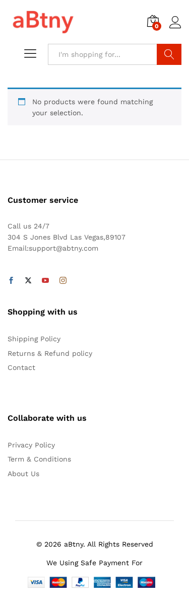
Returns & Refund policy (50, 353)
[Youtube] (45, 280)
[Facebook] (11, 280)
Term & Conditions (39, 459)
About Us (23, 474)
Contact (21, 367)
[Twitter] (28, 280)
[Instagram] (63, 280)
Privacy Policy (31, 445)
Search (169, 54)
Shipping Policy (34, 339)
